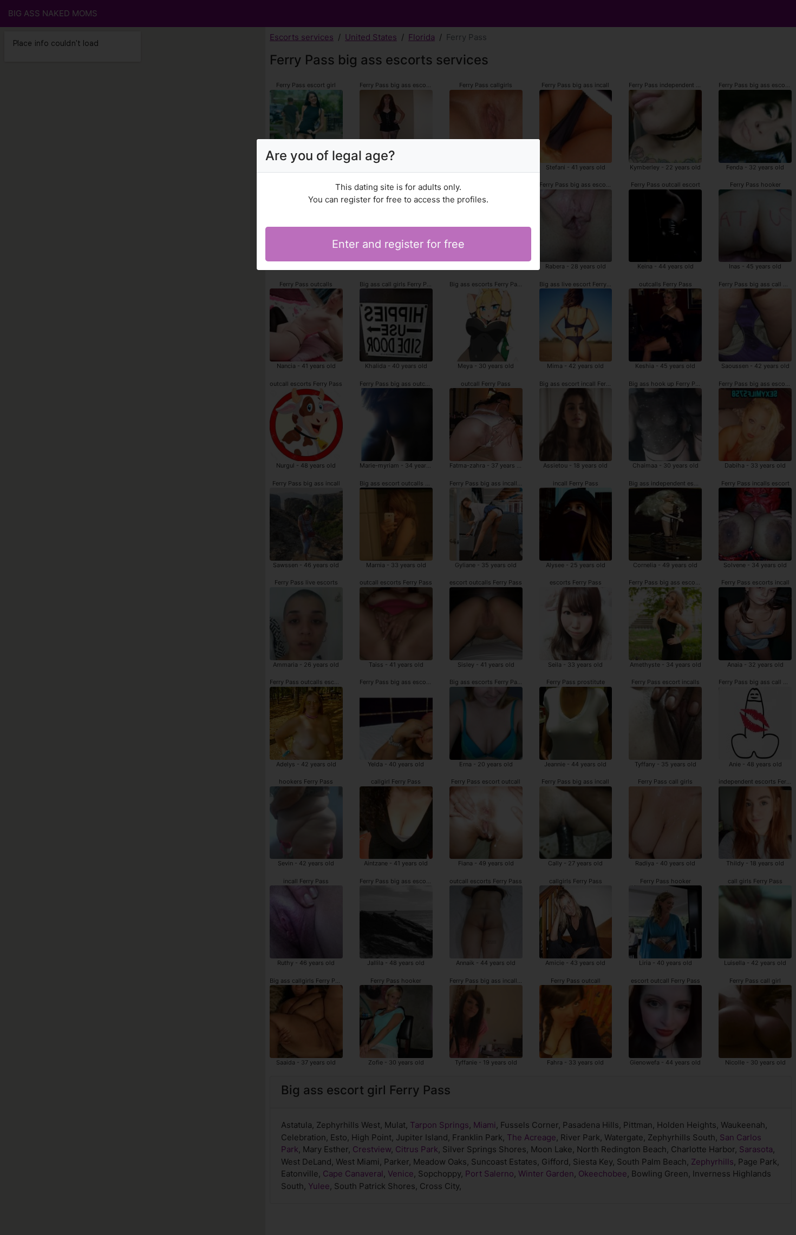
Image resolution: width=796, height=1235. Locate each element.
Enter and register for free (398, 244)
